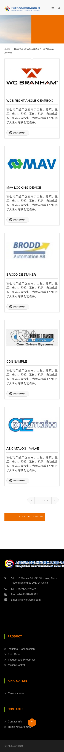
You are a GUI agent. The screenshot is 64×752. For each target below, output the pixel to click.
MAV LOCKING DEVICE (23, 187)
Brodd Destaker (21, 274)
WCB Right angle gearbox (29, 100)
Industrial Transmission (21, 648)
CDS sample (16, 361)
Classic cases (16, 693)
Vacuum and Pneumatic (22, 659)
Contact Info (15, 721)
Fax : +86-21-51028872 (24, 594)
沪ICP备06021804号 (13, 746)
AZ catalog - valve (22, 448)
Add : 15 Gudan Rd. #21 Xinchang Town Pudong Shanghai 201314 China (34, 580)
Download (19, 133)
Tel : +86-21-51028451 (23, 589)
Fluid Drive (14, 654)
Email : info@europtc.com (26, 599)
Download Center (30, 516)
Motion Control (16, 664)
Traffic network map (19, 726)
